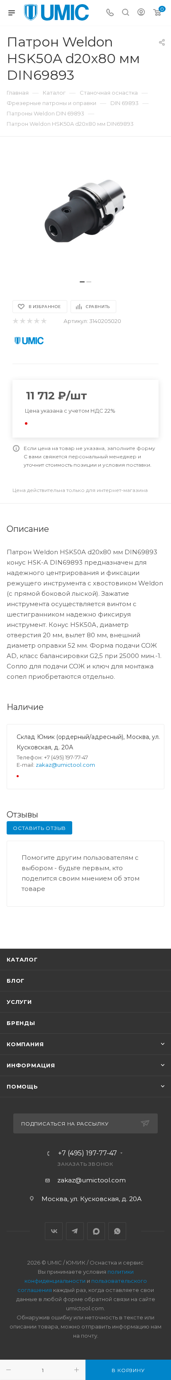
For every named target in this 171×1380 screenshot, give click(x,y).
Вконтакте (54, 1231)
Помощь (22, 1086)
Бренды (21, 1023)
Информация (31, 1065)
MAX (96, 1231)
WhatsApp (117, 1231)
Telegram (75, 1231)
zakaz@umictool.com (65, 764)
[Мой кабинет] (141, 13)
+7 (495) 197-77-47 (87, 1153)
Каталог (22, 959)
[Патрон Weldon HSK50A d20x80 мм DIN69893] (85, 212)
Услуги (19, 1001)
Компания (25, 1044)
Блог (15, 980)
